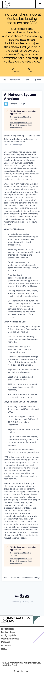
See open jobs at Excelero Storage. (20, 118)
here (21, 58)
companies (15, 79)
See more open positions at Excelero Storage (22, 577)
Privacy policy (16, 602)
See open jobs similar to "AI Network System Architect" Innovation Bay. (21, 125)
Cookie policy (28, 602)
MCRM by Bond (9, 665)
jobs (4, 79)
